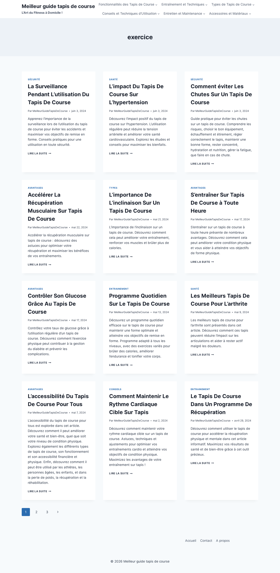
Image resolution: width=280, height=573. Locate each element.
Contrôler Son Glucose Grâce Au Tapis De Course (57, 304)
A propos (223, 541)
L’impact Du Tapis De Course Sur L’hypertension (136, 94)
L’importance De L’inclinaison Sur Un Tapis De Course (134, 203)
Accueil (190, 541)
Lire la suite (39, 153)
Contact (206, 541)
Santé (113, 79)
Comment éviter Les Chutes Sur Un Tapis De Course (221, 94)
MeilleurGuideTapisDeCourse (50, 110)
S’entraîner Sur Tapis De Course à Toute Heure (217, 203)
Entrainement (119, 288)
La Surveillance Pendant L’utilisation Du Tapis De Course (58, 94)
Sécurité (34, 79)
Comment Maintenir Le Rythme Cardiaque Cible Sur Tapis (139, 404)
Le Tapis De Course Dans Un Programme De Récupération (221, 404)
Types (113, 187)
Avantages (35, 187)
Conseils (115, 389)
